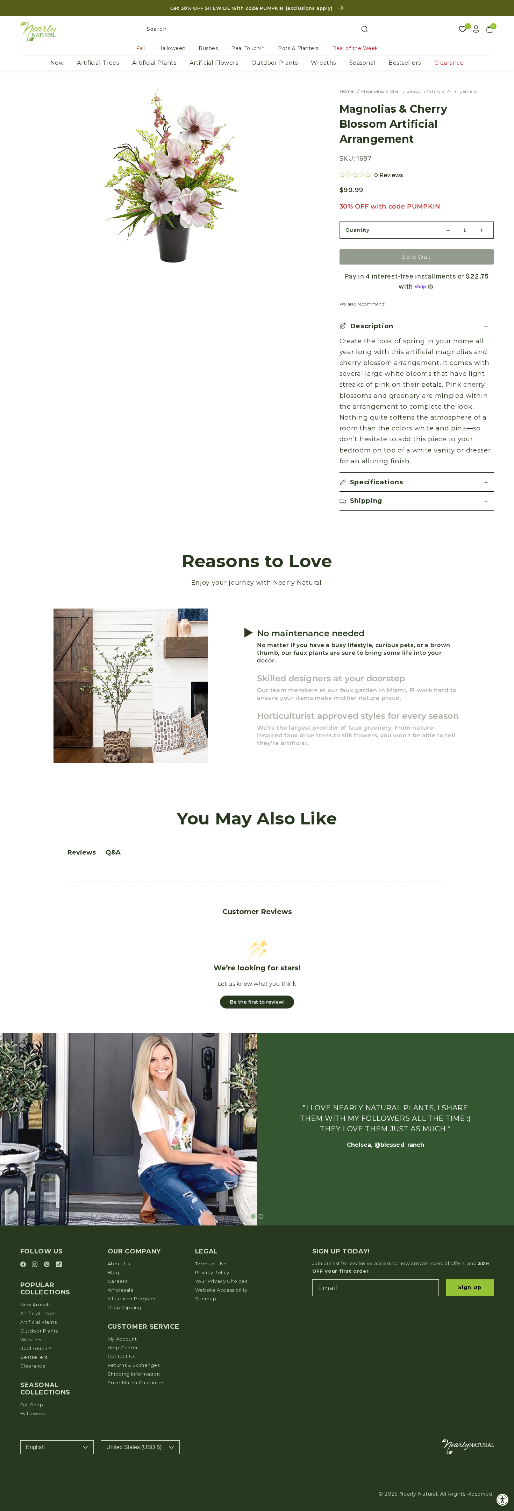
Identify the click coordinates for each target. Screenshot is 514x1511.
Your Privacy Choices (221, 1281)
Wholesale (121, 1290)
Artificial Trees (98, 62)
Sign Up (469, 1287)
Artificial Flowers (214, 62)
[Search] (364, 29)
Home (347, 91)
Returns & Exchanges (134, 1365)
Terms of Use (211, 1263)
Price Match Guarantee (136, 1382)
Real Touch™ (248, 48)
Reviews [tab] (81, 852)
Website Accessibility (221, 1290)
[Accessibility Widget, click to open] (503, 1500)
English (35, 1447)
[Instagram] (36, 1265)
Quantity (357, 230)
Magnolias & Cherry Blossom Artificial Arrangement (419, 91)
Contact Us (121, 1356)
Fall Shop (31, 1404)
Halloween (172, 48)
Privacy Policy (212, 1272)
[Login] (476, 29)
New (57, 62)
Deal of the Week (355, 48)
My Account (122, 1339)
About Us (119, 1263)
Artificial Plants (154, 62)
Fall (140, 48)
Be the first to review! (257, 1002)
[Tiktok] (59, 1265)
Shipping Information (134, 1374)
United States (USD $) (134, 1447)
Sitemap (205, 1298)
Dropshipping (125, 1307)
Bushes (208, 48)
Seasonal (362, 62)
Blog (114, 1272)
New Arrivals (35, 1304)
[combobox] (257, 29)
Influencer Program (132, 1298)
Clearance (449, 62)
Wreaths (323, 62)
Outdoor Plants (274, 62)
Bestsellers (404, 62)
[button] (417, 326)
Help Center (123, 1347)
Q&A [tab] (113, 852)
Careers (118, 1281)
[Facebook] (24, 1265)
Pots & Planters (298, 48)
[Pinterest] (48, 1265)
